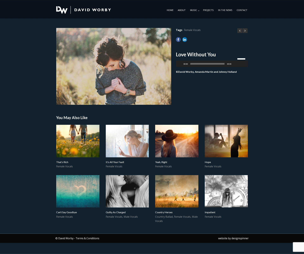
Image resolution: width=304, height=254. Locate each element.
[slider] (241, 58)
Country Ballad (164, 216)
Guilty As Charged (116, 212)
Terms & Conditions (87, 238)
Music (193, 10)
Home (170, 10)
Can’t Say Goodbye (66, 212)
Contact (242, 10)
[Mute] (234, 63)
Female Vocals (192, 30)
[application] (212, 64)
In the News (225, 10)
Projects (208, 10)
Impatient (210, 212)
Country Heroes (164, 212)
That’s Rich (62, 162)
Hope (208, 162)
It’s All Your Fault (115, 162)
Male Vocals (131, 216)
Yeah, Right (161, 162)
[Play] (180, 63)
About (182, 10)
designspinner (240, 238)
